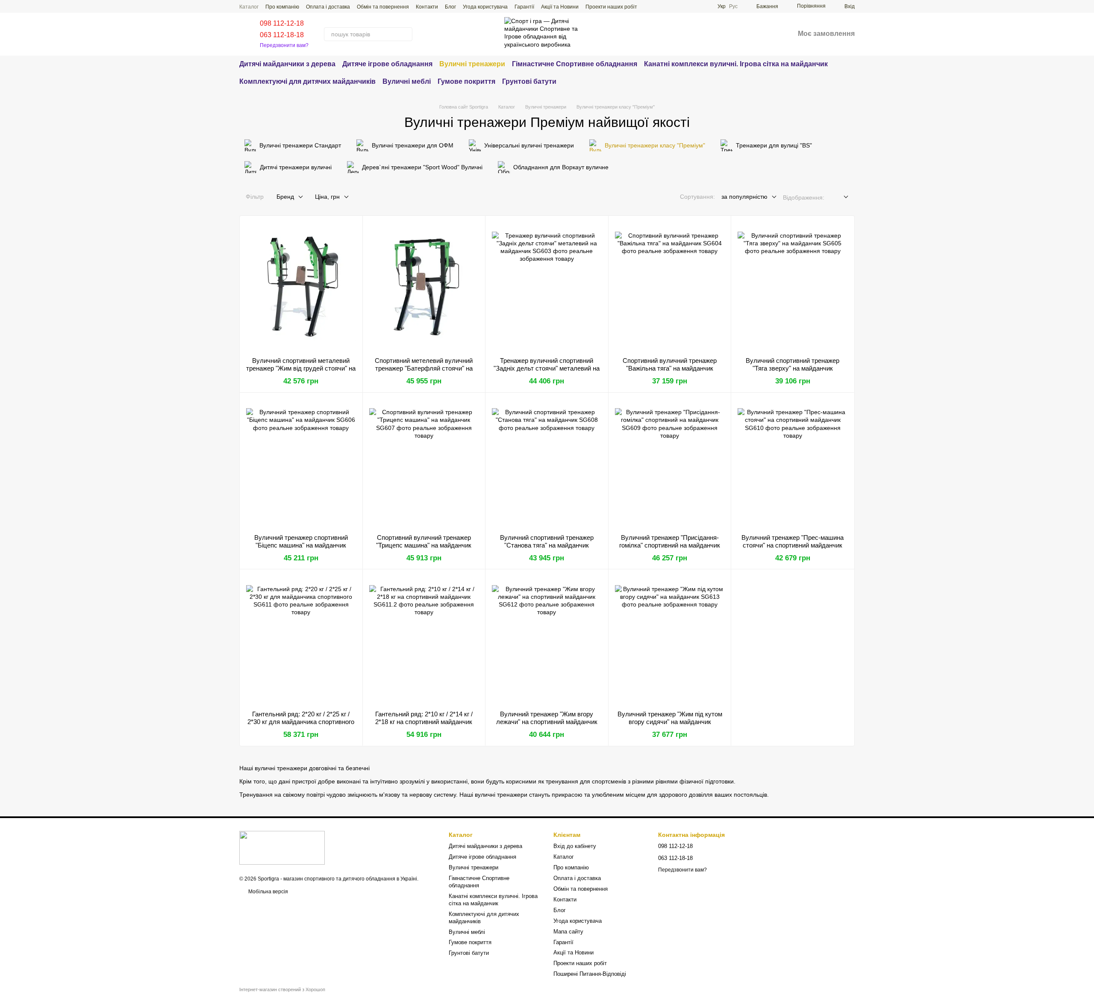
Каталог (249, 7)
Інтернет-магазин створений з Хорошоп (282, 989)
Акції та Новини (560, 7)
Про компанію (282, 7)
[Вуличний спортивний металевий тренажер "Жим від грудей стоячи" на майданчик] (301, 286)
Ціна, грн (327, 196)
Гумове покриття (466, 81)
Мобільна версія (267, 892)
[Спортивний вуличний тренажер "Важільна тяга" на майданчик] (670, 286)
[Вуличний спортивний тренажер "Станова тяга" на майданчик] (547, 463)
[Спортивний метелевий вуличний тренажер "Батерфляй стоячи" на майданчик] (424, 286)
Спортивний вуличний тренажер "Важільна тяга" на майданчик (670, 364)
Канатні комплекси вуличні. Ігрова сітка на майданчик (736, 64)
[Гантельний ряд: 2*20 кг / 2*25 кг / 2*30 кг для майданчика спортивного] (301, 640)
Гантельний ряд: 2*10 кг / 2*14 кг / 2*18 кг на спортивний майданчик (424, 717)
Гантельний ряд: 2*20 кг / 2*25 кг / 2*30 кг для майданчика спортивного (300, 717)
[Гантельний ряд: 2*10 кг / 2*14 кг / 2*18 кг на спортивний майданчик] (424, 640)
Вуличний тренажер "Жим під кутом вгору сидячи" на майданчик (670, 717)
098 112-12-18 (282, 23)
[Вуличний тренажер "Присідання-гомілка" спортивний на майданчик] (670, 463)
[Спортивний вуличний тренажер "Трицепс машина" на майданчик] (424, 463)
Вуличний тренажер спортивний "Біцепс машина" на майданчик (301, 541)
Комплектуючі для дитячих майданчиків (307, 81)
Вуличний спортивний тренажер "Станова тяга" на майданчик (547, 541)
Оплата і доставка (328, 7)
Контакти (427, 7)
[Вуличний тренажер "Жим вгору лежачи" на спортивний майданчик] (547, 640)
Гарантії (524, 7)
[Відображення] (839, 197)
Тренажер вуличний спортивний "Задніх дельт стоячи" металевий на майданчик (547, 368)
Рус (733, 6)
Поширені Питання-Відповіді (589, 974)
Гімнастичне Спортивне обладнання (574, 64)
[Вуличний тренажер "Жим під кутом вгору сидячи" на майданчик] (670, 640)
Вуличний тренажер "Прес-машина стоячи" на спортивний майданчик (792, 541)
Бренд (285, 196)
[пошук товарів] (405, 34)
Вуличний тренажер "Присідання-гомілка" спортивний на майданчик (669, 541)
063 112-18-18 (282, 34)
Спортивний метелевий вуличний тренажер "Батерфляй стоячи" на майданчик (424, 368)
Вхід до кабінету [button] (574, 846)
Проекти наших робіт (611, 7)
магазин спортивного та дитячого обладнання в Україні (350, 879)
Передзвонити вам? (284, 45)
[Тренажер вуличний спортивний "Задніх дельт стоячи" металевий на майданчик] (547, 286)
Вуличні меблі (406, 81)
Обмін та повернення (383, 7)
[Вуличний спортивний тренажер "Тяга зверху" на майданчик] (792, 286)
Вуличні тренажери (472, 64)
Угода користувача (485, 7)
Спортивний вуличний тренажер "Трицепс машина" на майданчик (423, 541)
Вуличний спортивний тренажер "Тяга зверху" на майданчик (792, 364)
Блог (450, 7)
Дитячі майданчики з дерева (287, 64)
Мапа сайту (568, 931)
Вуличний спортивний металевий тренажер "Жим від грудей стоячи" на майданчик (301, 368)
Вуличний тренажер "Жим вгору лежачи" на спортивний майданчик (546, 717)
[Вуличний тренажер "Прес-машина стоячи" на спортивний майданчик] (792, 463)
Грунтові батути (529, 81)
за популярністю (744, 196)
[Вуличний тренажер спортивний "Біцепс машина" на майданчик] (301, 463)
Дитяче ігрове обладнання (387, 64)
